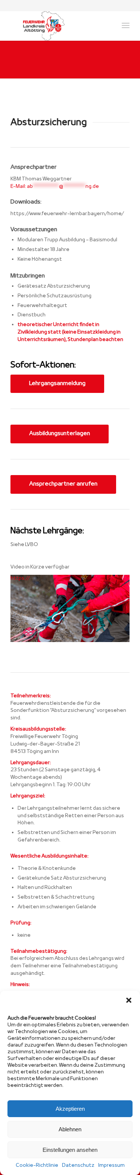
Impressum (111, 1165)
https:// (20, 578)
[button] (129, 1000)
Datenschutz (78, 1165)
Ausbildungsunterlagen (59, 433)
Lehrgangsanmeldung (57, 383)
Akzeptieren (70, 1109)
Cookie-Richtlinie (37, 1165)
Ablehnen (70, 1129)
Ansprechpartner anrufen (63, 484)
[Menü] (126, 26)
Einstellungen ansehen (70, 1150)
